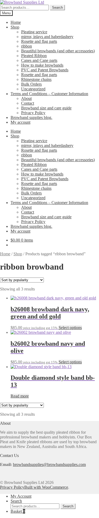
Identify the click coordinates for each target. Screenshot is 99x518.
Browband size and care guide (46, 108)
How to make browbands (42, 65)
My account (20, 122)
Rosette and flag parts (39, 41)
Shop (15, 27)
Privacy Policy (33, 112)
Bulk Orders (31, 84)
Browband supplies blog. (31, 117)
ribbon (26, 46)
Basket (18, 511)
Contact (27, 103)
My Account (21, 496)
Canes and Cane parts (39, 60)
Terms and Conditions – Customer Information (49, 93)
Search (57, 8)
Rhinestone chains (36, 79)
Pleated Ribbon (34, 55)
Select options (70, 327)
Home (16, 22)
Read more (20, 396)
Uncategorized (33, 89)
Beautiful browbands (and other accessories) (58, 51)
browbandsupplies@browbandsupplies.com (49, 464)
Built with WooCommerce (46, 487)
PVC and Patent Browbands (44, 70)
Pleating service (34, 32)
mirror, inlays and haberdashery (47, 36)
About (26, 98)
